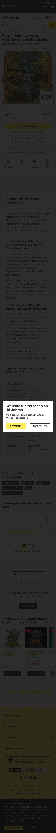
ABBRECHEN (40, 426)
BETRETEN (16, 426)
